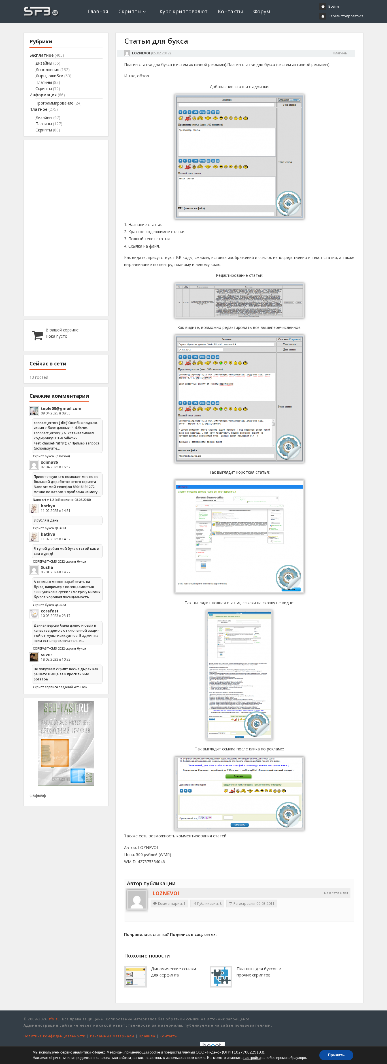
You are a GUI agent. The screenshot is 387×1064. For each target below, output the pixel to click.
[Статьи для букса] (239, 217)
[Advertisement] (66, 228)
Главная (98, 11)
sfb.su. (54, 1019)
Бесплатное (41, 55)
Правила (147, 1036)
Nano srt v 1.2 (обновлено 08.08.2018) (62, 499)
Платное (38, 109)
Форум (261, 11)
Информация (43, 94)
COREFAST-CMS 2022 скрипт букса (59, 561)
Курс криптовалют (184, 11)
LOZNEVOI (141, 53)
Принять (336, 1055)
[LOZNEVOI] (137, 900)
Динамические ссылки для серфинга (173, 972)
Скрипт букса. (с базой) (51, 456)
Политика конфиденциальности (55, 1036)
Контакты (230, 11)
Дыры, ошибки (49, 75)
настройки (252, 1057)
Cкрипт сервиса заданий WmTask (60, 687)
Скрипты (130, 11)
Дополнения (47, 69)
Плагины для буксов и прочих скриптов (259, 972)
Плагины (340, 53)
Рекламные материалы (112, 1036)
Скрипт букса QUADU (49, 528)
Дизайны (43, 63)
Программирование (54, 103)
